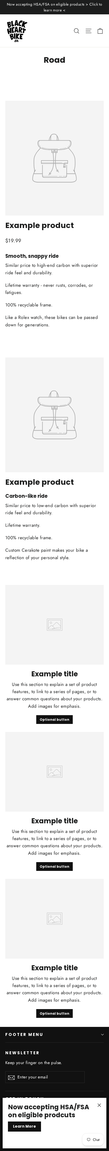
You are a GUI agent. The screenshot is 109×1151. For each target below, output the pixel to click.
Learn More (24, 1126)
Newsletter (22, 1052)
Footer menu (24, 1034)
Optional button (54, 719)
